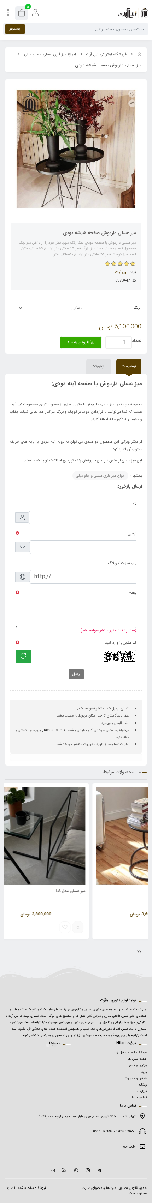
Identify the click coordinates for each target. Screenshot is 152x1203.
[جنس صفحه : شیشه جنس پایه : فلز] (76, 836)
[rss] (64, 1171)
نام (134, 504)
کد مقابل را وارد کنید (120, 643)
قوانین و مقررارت (136, 1078)
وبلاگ (143, 1084)
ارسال (76, 674)
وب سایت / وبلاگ (122, 563)
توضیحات (129, 366)
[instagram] (88, 1171)
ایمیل (132, 534)
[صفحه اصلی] (139, 55)
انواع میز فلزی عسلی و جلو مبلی (50, 55)
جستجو (15, 29)
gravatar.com (52, 730)
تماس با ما (139, 1097)
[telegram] (99, 1171)
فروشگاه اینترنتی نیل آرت (106, 55)
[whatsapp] (76, 1171)
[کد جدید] (23, 656)
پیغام (132, 593)
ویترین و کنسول (137, 1065)
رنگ (136, 307)
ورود (144, 1072)
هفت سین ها (137, 1059)
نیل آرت (121, 272)
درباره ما (141, 1091)
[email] (52, 1171)
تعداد (136, 340)
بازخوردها (99, 366)
